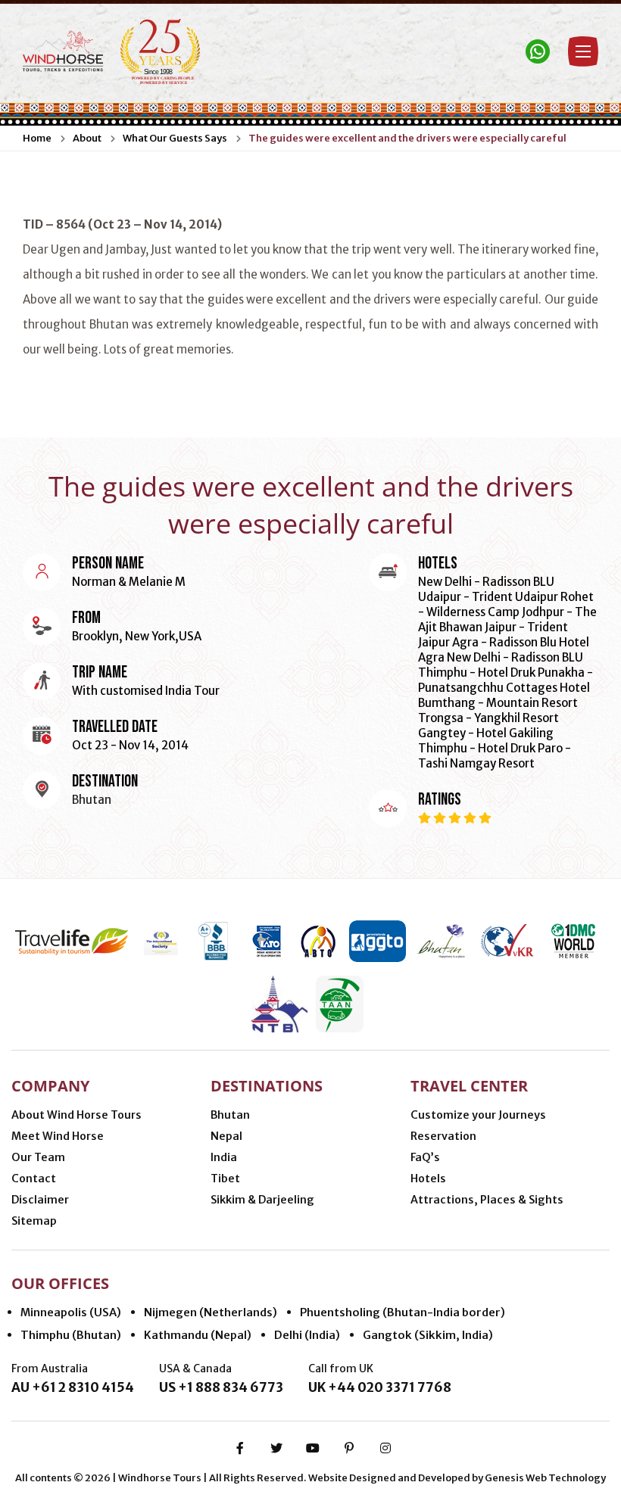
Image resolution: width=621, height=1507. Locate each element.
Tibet (225, 1178)
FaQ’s (425, 1157)
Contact (33, 1178)
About (87, 138)
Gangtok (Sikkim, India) (428, 1335)
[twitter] (276, 1448)
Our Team (38, 1157)
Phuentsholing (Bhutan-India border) (402, 1312)
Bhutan (230, 1115)
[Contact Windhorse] (538, 51)
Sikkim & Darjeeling (262, 1200)
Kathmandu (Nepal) (197, 1335)
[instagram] (385, 1448)
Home (37, 138)
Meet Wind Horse (57, 1136)
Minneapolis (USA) (70, 1312)
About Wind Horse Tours (76, 1115)
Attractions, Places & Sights (486, 1200)
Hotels (428, 1178)
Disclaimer (40, 1200)
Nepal (226, 1136)
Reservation (443, 1136)
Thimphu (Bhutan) (70, 1335)
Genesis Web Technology (545, 1477)
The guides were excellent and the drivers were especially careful (407, 138)
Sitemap (34, 1221)
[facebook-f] (240, 1448)
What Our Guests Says (175, 138)
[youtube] (313, 1448)
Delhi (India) (307, 1335)
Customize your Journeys (478, 1115)
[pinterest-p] (349, 1448)
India (224, 1157)
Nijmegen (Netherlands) (210, 1312)
